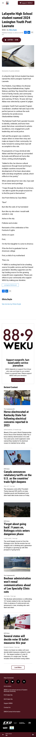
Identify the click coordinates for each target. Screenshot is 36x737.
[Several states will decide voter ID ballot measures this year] (17, 621)
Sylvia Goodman (8, 429)
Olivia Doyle (13, 30)
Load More (18, 667)
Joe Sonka (6, 596)
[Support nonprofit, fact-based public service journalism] (18, 340)
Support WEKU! (27, 3)
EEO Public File (8, 699)
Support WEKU (8, 703)
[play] (3, 735)
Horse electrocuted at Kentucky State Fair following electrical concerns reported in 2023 (16, 418)
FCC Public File (8, 695)
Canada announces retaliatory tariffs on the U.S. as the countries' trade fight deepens (17, 476)
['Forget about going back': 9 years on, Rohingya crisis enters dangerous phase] (17, 509)
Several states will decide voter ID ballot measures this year (16, 639)
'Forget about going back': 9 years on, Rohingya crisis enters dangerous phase (17, 529)
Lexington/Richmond (10, 285)
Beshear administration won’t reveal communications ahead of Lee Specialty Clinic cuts (17, 585)
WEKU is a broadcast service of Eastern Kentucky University (15, 690)
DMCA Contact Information (12, 711)
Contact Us (7, 707)
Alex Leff (6, 486)
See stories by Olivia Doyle (11, 304)
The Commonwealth (9, 409)
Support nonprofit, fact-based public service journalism (18, 362)
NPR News (7, 469)
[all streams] (33, 734)
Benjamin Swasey (8, 647)
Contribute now (18, 380)
